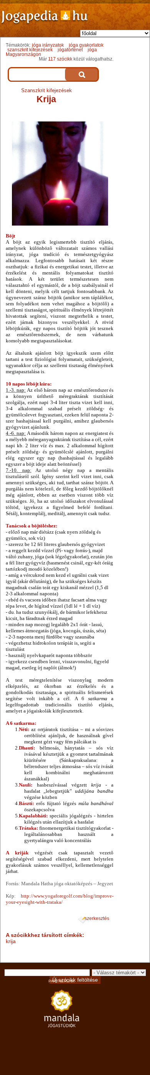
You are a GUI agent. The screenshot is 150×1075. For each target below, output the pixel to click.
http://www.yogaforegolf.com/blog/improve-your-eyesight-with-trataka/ (59, 899)
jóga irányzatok (48, 45)
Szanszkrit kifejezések (46, 90)
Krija (46, 99)
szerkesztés (97, 918)
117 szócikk (60, 59)
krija (11, 941)
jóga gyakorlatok (86, 45)
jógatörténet (70, 49)
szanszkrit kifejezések (30, 49)
